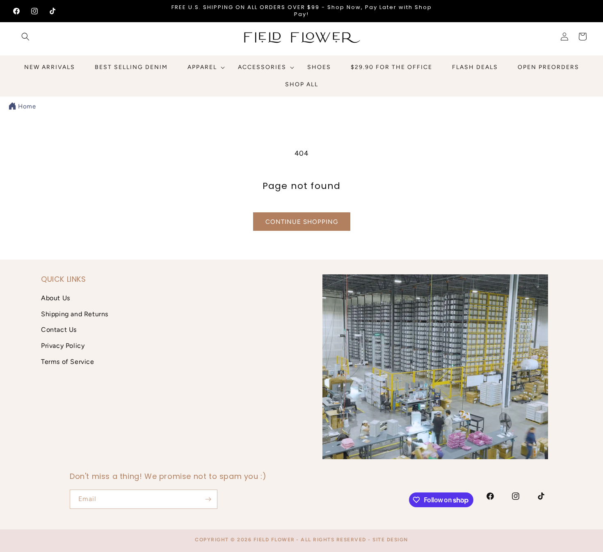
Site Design (390, 540)
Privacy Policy (63, 346)
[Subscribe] (208, 499)
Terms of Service (67, 362)
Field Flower (274, 540)
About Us (55, 298)
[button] (25, 37)
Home (27, 106)
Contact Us (59, 330)
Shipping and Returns (74, 314)
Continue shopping (301, 221)
